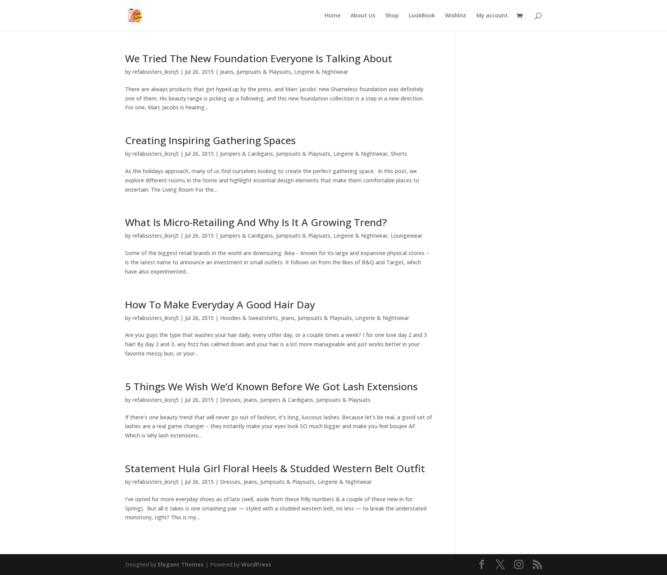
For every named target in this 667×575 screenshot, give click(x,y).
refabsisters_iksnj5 (155, 71)
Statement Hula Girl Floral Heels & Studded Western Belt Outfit (275, 468)
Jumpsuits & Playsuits (264, 71)
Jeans (227, 71)
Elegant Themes (181, 564)
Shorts (399, 153)
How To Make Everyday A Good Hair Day (220, 304)
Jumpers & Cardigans (246, 153)
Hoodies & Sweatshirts (249, 318)
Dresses (230, 399)
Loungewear (406, 235)
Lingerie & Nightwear (321, 71)
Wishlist (455, 16)
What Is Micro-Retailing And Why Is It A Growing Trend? (256, 222)
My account (492, 16)
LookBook (422, 16)
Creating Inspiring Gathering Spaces (210, 140)
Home (332, 16)
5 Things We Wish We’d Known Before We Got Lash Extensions (271, 386)
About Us (362, 16)
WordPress (256, 564)
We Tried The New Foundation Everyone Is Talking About (258, 58)
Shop (392, 16)
